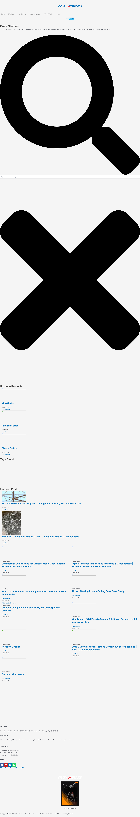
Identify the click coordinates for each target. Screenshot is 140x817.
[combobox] (70, 176)
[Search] (70, 174)
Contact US (70, 19)
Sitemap (24, 768)
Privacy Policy (4, 768)
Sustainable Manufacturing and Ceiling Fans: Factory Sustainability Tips (41, 503)
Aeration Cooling (11, 646)
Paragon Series (10, 425)
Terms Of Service (15, 768)
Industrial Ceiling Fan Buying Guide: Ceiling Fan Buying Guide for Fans (40, 536)
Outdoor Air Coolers (13, 674)
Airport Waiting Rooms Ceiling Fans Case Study (98, 591)
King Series (8, 403)
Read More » (6, 409)
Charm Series (9, 448)
